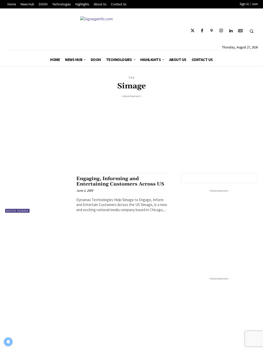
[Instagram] (221, 30)
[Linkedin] (230, 30)
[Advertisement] (131, 135)
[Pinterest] (211, 30)
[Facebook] (202, 30)
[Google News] (240, 30)
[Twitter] (192, 30)
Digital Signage (17, 210)
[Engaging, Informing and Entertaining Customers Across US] (38, 193)
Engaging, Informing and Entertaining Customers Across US (120, 181)
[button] (251, 31)
